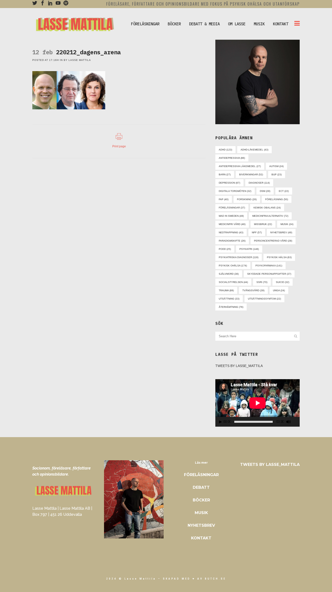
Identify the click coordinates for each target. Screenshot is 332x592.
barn (225, 174)
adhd (225, 149)
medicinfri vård (232, 224)
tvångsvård (253, 290)
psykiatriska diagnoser (238, 257)
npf (257, 232)
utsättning (229, 298)
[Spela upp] (220, 421)
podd (225, 249)
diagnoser (259, 182)
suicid (282, 282)
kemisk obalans (267, 207)
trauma (226, 290)
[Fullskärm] (296, 421)
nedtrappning (231, 232)
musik (286, 224)
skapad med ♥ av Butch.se (194, 578)
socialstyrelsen (233, 282)
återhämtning (231, 307)
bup (276, 174)
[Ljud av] (288, 422)
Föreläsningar (201, 474)
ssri (261, 282)
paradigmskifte (232, 240)
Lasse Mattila (80, 60)
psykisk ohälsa (233, 265)
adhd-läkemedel (254, 149)
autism (276, 166)
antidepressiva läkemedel (240, 166)
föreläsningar (232, 207)
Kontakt (201, 538)
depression (229, 182)
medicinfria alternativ (270, 216)
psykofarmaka (268, 265)
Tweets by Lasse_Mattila (239, 366)
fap (223, 199)
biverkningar (251, 174)
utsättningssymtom (264, 298)
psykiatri (249, 249)
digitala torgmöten (235, 191)
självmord (229, 274)
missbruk (263, 224)
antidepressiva (232, 158)
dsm (265, 191)
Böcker (201, 500)
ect (284, 191)
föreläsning (276, 199)
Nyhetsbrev (201, 525)
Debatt (201, 487)
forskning (247, 199)
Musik (201, 512)
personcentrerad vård (273, 240)
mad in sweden (231, 216)
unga (279, 290)
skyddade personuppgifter (269, 274)
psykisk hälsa (279, 257)
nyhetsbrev (281, 232)
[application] (257, 403)
